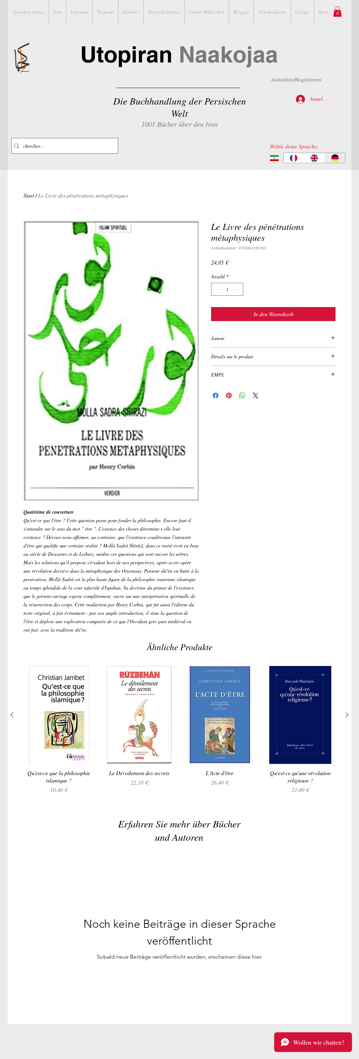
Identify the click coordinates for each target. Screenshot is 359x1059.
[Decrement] (216, 289)
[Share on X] (255, 395)
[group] (179, 734)
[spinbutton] (227, 289)
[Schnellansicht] (59, 715)
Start (28, 195)
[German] (334, 158)
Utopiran (179, 54)
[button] (337, 11)
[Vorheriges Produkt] (12, 715)
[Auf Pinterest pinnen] (229, 395)
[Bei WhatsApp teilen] (242, 395)
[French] (294, 158)
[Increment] (237, 289)
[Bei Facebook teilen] (215, 395)
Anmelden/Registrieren (296, 79)
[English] (314, 158)
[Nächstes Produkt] (347, 715)
